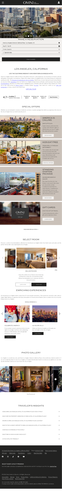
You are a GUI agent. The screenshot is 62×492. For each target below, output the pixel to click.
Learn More (7, 35)
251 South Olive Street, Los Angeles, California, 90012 (15, 450)
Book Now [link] (48, 135)
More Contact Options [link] (51, 450)
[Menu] (3, 2)
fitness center (19, 85)
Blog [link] (46, 453)
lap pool (36, 85)
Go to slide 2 (28, 36)
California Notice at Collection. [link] (38, 477)
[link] (20, 126)
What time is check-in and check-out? (14, 434)
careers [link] (29, 453)
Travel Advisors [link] (21, 453)
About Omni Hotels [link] (38, 453)
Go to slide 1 (26, 36)
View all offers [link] (48, 162)
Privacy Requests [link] (53, 477)
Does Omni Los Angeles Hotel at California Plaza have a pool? (22, 411)
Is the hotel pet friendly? (10, 439)
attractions (13, 82)
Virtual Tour (31, 89)
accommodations (5, 83)
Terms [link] (17, 477)
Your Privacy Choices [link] (7, 478)
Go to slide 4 (33, 36)
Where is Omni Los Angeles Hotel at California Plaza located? (22, 420)
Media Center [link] (12, 453)
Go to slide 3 (31, 36)
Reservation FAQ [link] (19, 478)
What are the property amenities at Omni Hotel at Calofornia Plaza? (24, 416)
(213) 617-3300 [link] (39, 450)
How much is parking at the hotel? (13, 429)
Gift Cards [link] (4, 453)
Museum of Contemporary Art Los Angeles (23, 80)
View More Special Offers (30, 229)
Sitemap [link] (12, 477)
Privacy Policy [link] (24, 477)
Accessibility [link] (5, 477)
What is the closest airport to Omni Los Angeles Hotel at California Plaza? (26, 425)
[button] (59, 2)
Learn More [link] (48, 219)
